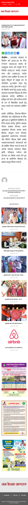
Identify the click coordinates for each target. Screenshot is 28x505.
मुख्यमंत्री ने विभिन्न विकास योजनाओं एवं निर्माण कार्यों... (14, 226)
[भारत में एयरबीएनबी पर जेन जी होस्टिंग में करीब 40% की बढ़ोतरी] (14, 336)
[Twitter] (16, 4)
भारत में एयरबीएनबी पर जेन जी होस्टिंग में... (14, 347)
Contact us (5, 4)
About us (10, 4)
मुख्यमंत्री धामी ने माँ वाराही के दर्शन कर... (14, 323)
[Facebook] (14, 4)
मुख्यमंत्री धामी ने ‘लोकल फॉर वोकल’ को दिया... (14, 275)
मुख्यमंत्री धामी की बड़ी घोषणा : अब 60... (14, 299)
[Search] (26, 18)
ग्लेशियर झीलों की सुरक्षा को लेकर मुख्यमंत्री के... (14, 251)
